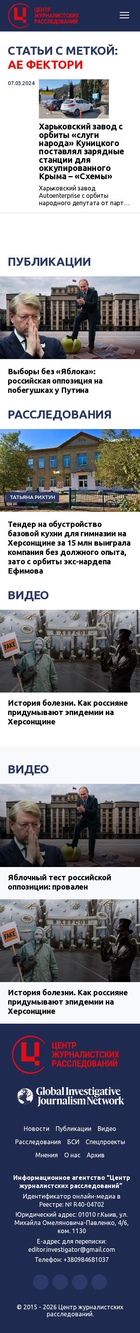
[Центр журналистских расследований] (45, 16)
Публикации (49, 261)
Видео (28, 595)
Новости (36, 1128)
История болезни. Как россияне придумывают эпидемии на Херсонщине (68, 712)
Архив (96, 1155)
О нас (72, 1155)
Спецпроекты (105, 1141)
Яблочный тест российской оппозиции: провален (59, 882)
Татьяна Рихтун (32, 497)
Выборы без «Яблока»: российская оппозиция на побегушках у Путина (55, 380)
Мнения (46, 1155)
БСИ (73, 1141)
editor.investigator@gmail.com (71, 1249)
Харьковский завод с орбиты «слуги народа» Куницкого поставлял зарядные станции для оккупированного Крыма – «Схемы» (81, 151)
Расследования (60, 414)
